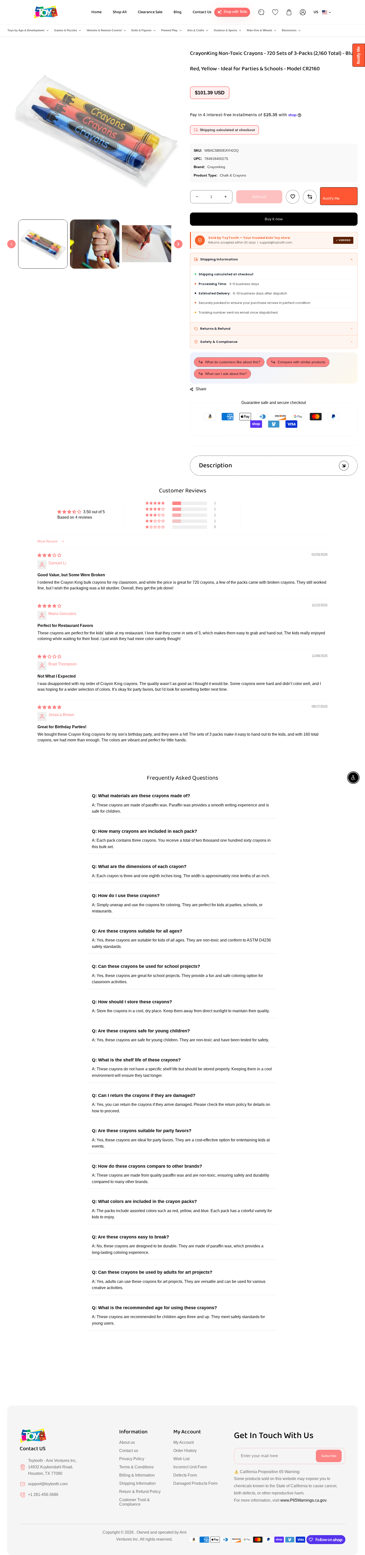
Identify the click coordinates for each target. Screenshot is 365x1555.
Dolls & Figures (141, 30)
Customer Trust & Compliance (134, 1502)
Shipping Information (137, 1483)
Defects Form (185, 1475)
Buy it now (274, 219)
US (316, 12)
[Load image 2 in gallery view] (94, 244)
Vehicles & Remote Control (104, 30)
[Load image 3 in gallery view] (146, 244)
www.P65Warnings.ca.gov (303, 1500)
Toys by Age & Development (25, 30)
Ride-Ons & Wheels (259, 30)
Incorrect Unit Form (190, 1467)
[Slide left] (11, 244)
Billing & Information (137, 1475)
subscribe (328, 1456)
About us (127, 1442)
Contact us (128, 1450)
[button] (155, 503)
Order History (185, 1450)
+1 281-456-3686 (43, 1494)
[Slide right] (178, 244)
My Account (183, 1442)
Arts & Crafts (195, 30)
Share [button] (201, 389)
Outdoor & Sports (225, 30)
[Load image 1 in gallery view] (43, 244)
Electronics (289, 30)
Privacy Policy (131, 1459)
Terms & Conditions (136, 1467)
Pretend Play (169, 30)
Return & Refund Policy (140, 1491)
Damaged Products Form (195, 1483)
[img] (49, 555)
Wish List (181, 1459)
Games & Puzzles (65, 30)
